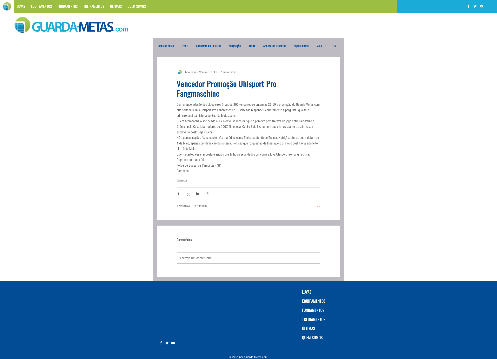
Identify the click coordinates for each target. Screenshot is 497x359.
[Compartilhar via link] (207, 194)
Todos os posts (165, 45)
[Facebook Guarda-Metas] (468, 6)
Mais (319, 45)
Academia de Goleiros (208, 45)
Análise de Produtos (274, 45)
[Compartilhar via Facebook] (178, 194)
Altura (251, 45)
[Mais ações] (318, 72)
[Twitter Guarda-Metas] (475, 6)
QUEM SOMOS (312, 337)
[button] (335, 45)
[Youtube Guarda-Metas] (482, 6)
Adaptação (235, 45)
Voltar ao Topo (6, 340)
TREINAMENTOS (313, 319)
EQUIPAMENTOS (314, 301)
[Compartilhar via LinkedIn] (197, 194)
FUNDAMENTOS (313, 310)
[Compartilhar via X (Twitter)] (188, 194)
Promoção (182, 180)
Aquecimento (301, 45)
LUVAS (306, 292)
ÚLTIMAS (308, 328)
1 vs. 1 (185, 45)
